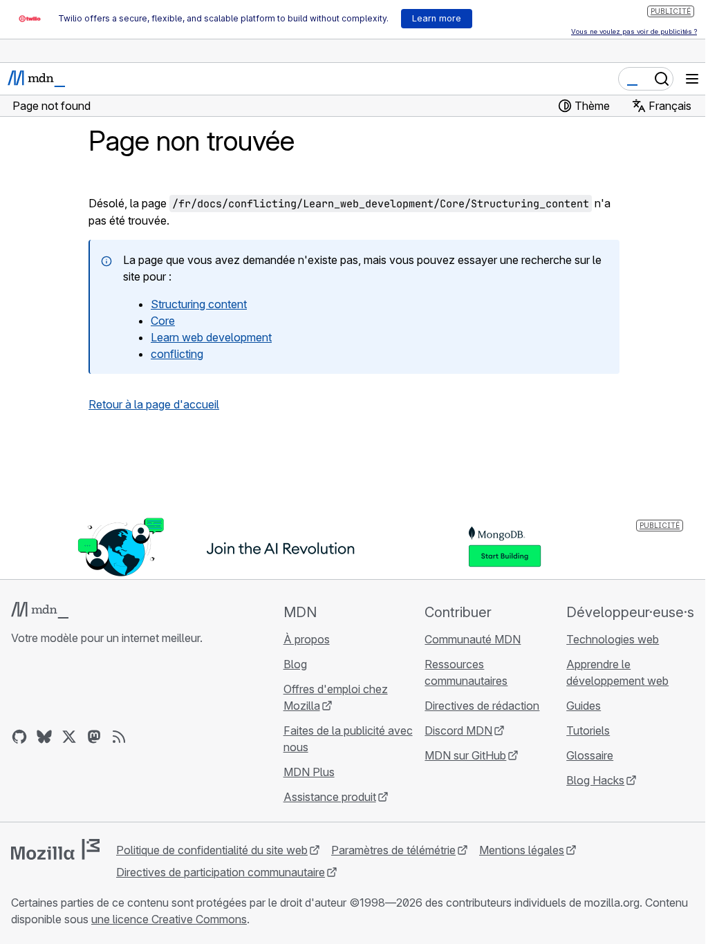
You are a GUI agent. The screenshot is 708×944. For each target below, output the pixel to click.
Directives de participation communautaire (220, 872)
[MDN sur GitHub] (19, 736)
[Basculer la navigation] (692, 79)
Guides (583, 705)
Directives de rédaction (482, 705)
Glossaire (589, 755)
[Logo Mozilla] (55, 849)
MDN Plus (309, 772)
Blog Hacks (595, 780)
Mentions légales (521, 850)
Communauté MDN (473, 639)
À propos (306, 639)
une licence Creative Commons (169, 919)
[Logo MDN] (39, 610)
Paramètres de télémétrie (393, 850)
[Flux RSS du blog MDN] (119, 736)
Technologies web (612, 639)
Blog (295, 664)
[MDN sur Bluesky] (44, 736)
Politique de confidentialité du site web (212, 850)
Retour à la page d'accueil (153, 404)
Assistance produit (329, 797)
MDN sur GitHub (465, 755)
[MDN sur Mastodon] (94, 736)
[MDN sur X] (69, 736)
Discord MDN (458, 730)
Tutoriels (588, 730)
